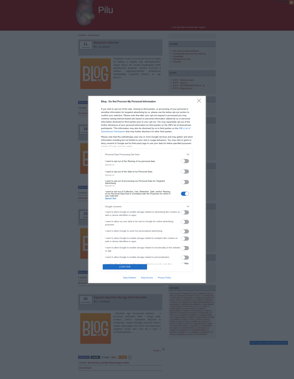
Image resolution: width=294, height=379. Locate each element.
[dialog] (147, 189)
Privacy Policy (164, 277)
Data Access (147, 277)
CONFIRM (125, 267)
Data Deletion (129, 277)
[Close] (200, 102)
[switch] (185, 161)
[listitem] (147, 154)
